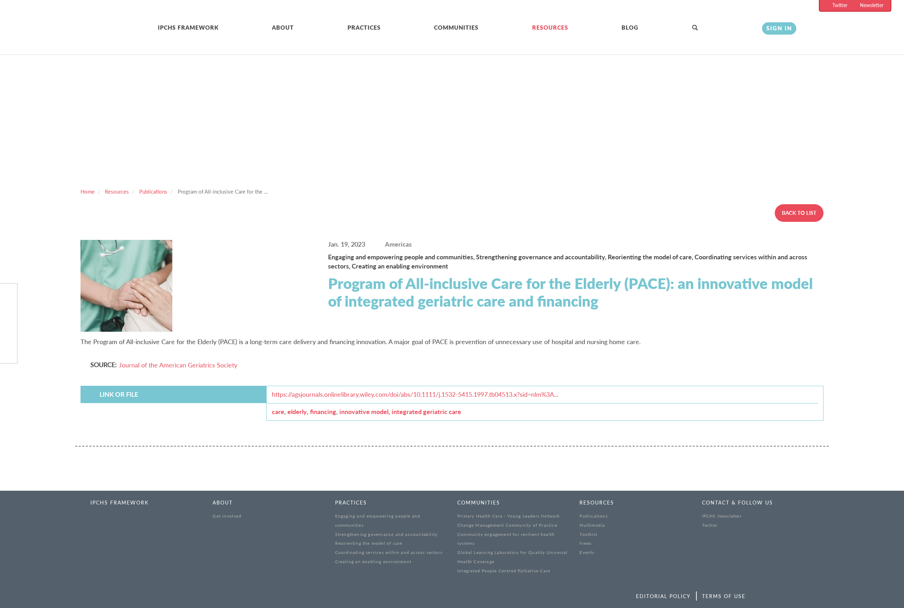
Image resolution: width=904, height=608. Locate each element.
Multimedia (592, 525)
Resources (550, 27)
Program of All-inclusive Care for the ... (223, 191)
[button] (722, 28)
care (278, 411)
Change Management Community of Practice (507, 525)
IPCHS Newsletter (722, 516)
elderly (297, 411)
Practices (364, 27)
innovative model (363, 411)
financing (323, 411)
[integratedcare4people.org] (93, 36)
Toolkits (588, 534)
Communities (456, 27)
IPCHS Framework (188, 27)
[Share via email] (8, 351)
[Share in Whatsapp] (8, 332)
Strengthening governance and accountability (386, 534)
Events (586, 552)
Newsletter (872, 5)
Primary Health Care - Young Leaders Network (508, 516)
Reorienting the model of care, (651, 257)
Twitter (840, 5)
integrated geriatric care (426, 411)
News (585, 543)
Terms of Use (723, 596)
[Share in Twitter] (8, 314)
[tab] (215, 28)
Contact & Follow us (737, 503)
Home (88, 191)
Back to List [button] (799, 212)
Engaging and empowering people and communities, (402, 257)
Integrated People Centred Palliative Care (503, 570)
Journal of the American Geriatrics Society (178, 365)
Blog (630, 27)
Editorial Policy (663, 596)
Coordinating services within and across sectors (388, 552)
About (283, 27)
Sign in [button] (779, 28)
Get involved (227, 516)
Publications (153, 191)
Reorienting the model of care (369, 543)
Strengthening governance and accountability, (542, 257)
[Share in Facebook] (8, 296)
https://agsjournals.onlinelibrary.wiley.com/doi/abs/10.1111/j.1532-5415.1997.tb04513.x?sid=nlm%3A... (415, 394)
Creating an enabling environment (400, 266)
